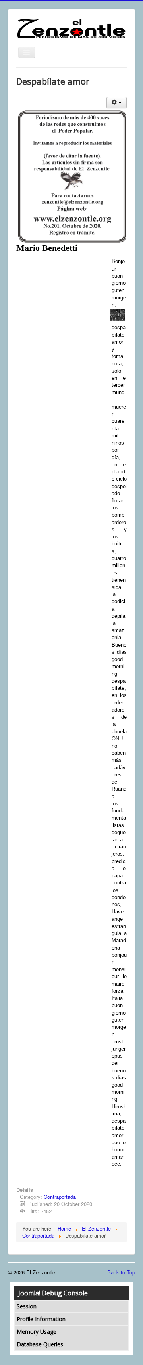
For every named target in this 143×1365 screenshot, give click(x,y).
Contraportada (60, 1196)
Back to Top (121, 1272)
